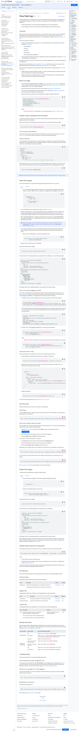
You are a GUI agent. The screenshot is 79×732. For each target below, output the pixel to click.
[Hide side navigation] (14, 730)
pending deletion (26, 224)
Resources (21, 7)
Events (65, 717)
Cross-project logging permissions (50, 665)
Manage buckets (30, 562)
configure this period (47, 65)
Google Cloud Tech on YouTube (69, 722)
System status (35, 721)
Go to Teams (25, 431)
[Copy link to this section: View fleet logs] (30, 404)
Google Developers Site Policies (37, 706)
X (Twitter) (65, 719)
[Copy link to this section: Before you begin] (31, 81)
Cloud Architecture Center (52, 721)
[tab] (21, 186)
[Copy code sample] (65, 97)
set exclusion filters (55, 83)
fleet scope (63, 56)
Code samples (50, 719)
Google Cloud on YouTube (68, 721)
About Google (19, 727)
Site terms (29, 727)
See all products (20, 715)
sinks (47, 83)
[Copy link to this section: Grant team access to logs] (35, 351)
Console (60, 1)
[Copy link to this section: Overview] (26, 31)
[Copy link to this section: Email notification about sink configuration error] (46, 660)
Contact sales (19, 721)
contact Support (31, 86)
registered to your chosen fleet (54, 88)
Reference (14, 7)
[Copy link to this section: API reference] (29, 571)
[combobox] (50, 1)
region (33, 218)
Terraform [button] (27, 186)
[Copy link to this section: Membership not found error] (36, 682)
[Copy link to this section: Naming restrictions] (33, 622)
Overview (3, 7)
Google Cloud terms (35, 727)
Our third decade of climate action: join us (47, 727)
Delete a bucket (37, 541)
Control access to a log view (43, 399)
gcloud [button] (21, 186)
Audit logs (41, 42)
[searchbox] (7, 11)
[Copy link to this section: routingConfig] (28, 604)
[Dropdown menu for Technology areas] (23, 1)
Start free (74, 4)
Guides (8, 7)
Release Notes (35, 719)
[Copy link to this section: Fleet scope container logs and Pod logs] (42, 423)
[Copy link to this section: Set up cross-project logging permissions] (42, 290)
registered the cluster (32, 692)
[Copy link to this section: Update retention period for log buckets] (46, 546)
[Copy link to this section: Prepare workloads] (30, 138)
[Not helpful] (65, 13)
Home (20, 13)
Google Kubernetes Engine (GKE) (10, 5)
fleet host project (43, 64)
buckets (44, 83)
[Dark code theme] (63, 97)
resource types (29, 44)
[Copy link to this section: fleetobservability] (30, 577)
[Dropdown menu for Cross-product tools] (35, 1)
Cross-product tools (30, 1)
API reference (49, 209)
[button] (7, 17)
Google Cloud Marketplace (21, 719)
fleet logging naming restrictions (53, 85)
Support (33, 717)
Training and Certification (52, 722)
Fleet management (26, 5)
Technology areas (18, 1)
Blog (64, 715)
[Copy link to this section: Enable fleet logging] (33, 180)
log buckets (34, 64)
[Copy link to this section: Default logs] (27, 410)
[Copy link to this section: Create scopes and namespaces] (38, 131)
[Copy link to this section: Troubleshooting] (31, 654)
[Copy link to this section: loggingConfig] (28, 591)
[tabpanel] (42, 216)
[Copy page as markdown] (38, 16)
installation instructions (58, 90)
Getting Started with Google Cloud (54, 717)
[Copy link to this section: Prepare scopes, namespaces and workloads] (49, 115)
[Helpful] (63, 13)
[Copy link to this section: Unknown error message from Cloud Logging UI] (46, 669)
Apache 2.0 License (21, 706)
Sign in (76, 1)
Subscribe (65, 729)
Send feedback (62, 16)
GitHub (49, 715)
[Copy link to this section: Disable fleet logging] (33, 469)
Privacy (24, 727)
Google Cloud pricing (20, 717)
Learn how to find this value (57, 111)
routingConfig (57, 598)
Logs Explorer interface (26, 465)
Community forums (36, 715)
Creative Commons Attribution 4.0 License (48, 705)
